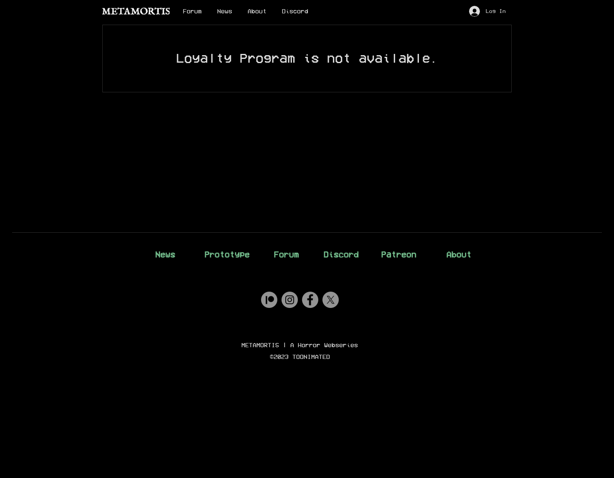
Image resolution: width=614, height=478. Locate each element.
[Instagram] (290, 300)
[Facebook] (310, 300)
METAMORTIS (260, 345)
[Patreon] (269, 300)
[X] (330, 300)
